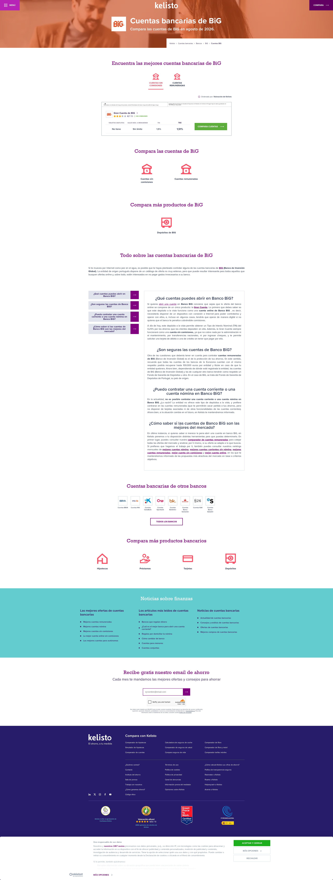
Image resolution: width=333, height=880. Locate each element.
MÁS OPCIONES (101, 875)
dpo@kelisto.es (190, 711)
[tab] (155, 81)
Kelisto (172, 43)
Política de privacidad (185, 712)
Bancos (199, 43)
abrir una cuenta (167, 304)
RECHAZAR (252, 858)
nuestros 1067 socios (114, 846)
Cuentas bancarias (185, 43)
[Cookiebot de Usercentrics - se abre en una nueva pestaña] (76, 875)
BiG (206, 43)
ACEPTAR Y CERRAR (252, 843)
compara (318, 5)
